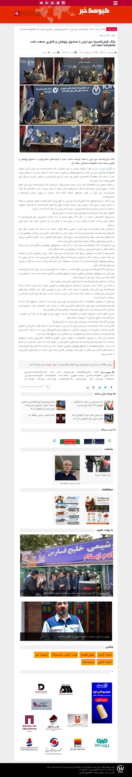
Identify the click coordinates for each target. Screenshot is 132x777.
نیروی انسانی (80, 378)
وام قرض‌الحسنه (66, 378)
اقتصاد (96, 372)
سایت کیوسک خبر (49, 364)
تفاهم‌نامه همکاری (93, 375)
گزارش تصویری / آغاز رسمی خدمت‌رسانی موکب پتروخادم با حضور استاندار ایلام (77, 593)
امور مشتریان (69, 372)
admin (102, 52)
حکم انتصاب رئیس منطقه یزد (41, 415)
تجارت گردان (105, 655)
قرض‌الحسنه (50, 375)
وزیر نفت (40, 378)
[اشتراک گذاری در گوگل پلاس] (93, 387)
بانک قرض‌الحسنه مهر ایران (35, 372)
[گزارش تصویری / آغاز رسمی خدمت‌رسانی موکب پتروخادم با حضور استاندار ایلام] (66, 565)
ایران (59, 372)
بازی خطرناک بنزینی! (102, 475)
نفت (91, 378)
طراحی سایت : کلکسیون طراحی (91, 772)
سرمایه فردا (88, 662)
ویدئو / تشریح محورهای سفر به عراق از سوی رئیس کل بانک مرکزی (79, 636)
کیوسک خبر (100, 168)
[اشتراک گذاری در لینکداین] (88, 387)
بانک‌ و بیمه (100, 29)
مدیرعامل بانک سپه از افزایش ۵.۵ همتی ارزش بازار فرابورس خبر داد (87, 416)
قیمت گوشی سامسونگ (64, 655)
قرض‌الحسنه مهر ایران (33, 375)
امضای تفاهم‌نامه (84, 372)
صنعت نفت (63, 375)
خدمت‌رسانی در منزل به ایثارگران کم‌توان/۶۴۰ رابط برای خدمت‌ (88, 403)
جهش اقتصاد (87, 655)
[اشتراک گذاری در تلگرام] (99, 387)
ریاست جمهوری (77, 375)
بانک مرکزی (109, 375)
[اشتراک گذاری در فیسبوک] (111, 387)
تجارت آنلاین (105, 662)
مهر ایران (99, 378)
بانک (52, 372)
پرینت (45, 52)
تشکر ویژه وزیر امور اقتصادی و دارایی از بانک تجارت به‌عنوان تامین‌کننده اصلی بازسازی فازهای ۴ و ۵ (38, 405)
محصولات (110, 378)
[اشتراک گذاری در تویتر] (105, 387)
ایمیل (54, 52)
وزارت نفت (51, 378)
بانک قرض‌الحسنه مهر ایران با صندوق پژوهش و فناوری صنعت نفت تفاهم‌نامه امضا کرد (73, 43)
